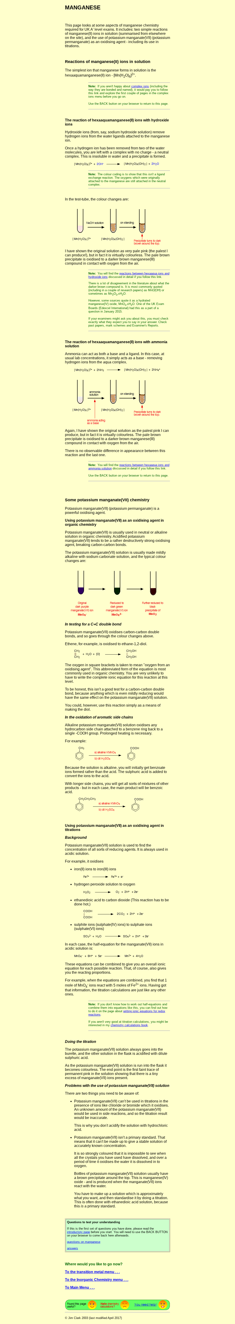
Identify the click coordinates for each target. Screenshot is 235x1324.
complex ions (140, 86)
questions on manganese (83, 1242)
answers (72, 1248)
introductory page (78, 1232)
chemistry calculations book (129, 1025)
